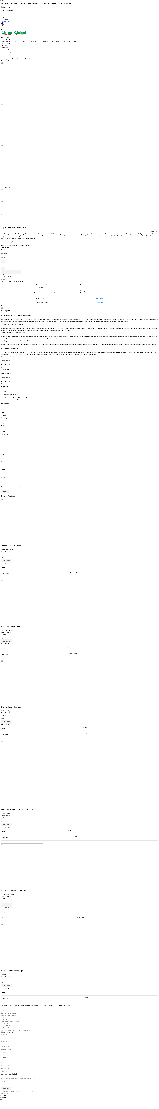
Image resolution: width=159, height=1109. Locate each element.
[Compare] (3, 967)
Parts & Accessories (6, 1049)
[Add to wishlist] (12, 967)
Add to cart (6, 272)
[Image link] (7, 1032)
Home (3, 59)
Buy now (16, 272)
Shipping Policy (5, 1068)
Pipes (2, 1043)
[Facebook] (3, 1037)
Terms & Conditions (6, 1065)
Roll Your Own (5, 1046)
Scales (3, 1052)
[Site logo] (7, 7)
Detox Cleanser (5, 1055)
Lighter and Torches (11, 59)
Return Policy (4, 1071)
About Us (3, 1063)
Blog (2, 1060)
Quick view (8, 967)
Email (3, 1081)
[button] (6, 985)
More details (99, 298)
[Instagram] (8, 1037)
